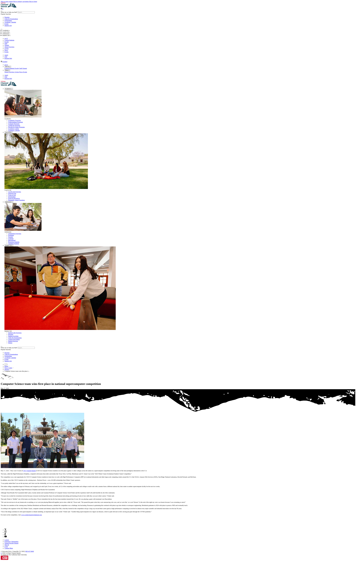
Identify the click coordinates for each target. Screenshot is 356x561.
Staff (5, 43)
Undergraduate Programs (15, 122)
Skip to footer (33, 1)
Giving (6, 48)
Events (6, 24)
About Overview (9, 47)
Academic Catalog (13, 129)
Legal (6, 546)
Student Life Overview (15, 333)
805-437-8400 (29, 551)
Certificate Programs (14, 125)
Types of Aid (12, 195)
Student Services (13, 341)
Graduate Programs (13, 124)
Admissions (8, 202)
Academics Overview (14, 120)
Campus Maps (8, 548)
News (6, 50)
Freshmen (11, 235)
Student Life (8, 25)
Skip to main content (7, 1)
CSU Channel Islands (29, 470)
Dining (10, 343)
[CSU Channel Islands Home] (9, 7)
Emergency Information (11, 541)
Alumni (6, 45)
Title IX (6, 545)
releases (6, 369)
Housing (6, 17)
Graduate (11, 238)
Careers (6, 540)
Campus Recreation (14, 339)
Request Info (8, 58)
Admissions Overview (14, 233)
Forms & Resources (14, 198)
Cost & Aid (8, 132)
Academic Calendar (10, 22)
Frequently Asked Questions (16, 200)
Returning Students (13, 242)
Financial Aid (12, 193)
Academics (8, 89)
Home (6, 366)
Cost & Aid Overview (14, 192)
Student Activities (13, 336)
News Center (8, 368)
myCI (6, 38)
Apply (6, 55)
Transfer (10, 237)
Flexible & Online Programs (16, 127)
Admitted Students (13, 243)
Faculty (6, 42)
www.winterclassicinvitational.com (31, 515)
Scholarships (8, 20)
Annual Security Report (11, 543)
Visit (5, 57)
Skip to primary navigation (21, 1)
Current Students (9, 40)
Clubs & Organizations (11, 19)
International (11, 240)
